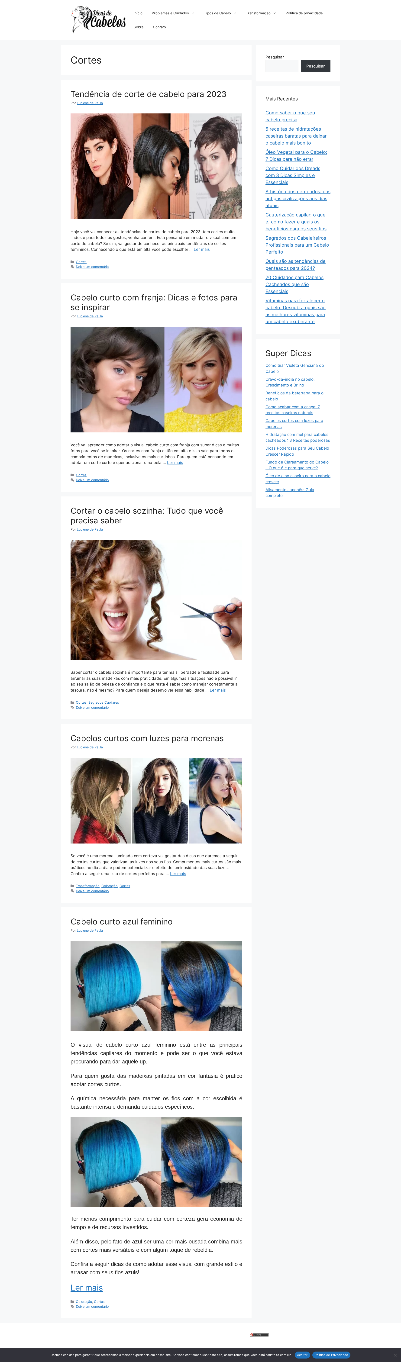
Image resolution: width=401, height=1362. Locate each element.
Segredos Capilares (103, 702)
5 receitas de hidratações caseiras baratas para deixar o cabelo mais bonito (296, 136)
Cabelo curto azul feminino (122, 921)
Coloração (109, 886)
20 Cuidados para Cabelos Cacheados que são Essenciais (294, 284)
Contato (159, 27)
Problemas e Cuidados (170, 13)
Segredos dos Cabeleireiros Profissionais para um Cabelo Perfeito (297, 245)
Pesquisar (274, 57)
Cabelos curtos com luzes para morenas (147, 738)
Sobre (139, 27)
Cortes (81, 262)
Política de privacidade (304, 13)
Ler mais (202, 249)
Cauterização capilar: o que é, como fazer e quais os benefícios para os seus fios (296, 222)
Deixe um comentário (92, 267)
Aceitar (302, 1355)
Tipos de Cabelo (217, 13)
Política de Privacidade (331, 1355)
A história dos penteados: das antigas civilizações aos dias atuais (297, 198)
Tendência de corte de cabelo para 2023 (148, 94)
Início (138, 13)
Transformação (258, 13)
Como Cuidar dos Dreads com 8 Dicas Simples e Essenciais (292, 175)
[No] (395, 1355)
